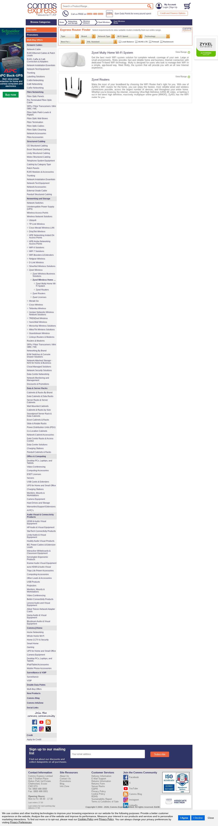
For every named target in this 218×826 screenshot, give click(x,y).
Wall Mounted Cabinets (38, 406)
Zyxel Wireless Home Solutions (44, 280)
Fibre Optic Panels (35, 96)
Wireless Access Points (37, 213)
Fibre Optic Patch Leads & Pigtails (39, 113)
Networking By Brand (36, 351)
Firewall (155, 42)
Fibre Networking (35, 92)
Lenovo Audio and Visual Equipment (38, 604)
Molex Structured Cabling (38, 157)
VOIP (29, 680)
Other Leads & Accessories (39, 578)
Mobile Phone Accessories (39, 668)
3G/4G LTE (143, 42)
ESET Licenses (34, 474)
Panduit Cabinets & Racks (39, 452)
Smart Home (32, 643)
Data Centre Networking (38, 374)
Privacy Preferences (21, 822)
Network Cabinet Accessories (40, 435)
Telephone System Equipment (41, 161)
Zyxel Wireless (36, 270)
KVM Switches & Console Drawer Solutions (38, 355)
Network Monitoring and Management (38, 379)
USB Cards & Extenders (38, 482)
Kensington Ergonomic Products (37, 558)
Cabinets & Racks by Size (39, 410)
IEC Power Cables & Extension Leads (41, 546)
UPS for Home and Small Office (41, 485)
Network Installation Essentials (41, 65)
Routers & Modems (36, 341)
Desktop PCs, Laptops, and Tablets (39, 461)
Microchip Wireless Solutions (42, 326)
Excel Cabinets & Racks (38, 420)
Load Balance (128, 42)
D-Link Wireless (36, 262)
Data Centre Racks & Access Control (40, 439)
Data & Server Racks (37, 388)
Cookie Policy (98, 794)
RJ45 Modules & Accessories (40, 172)
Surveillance (32, 677)
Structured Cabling (36, 141)
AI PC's (30, 510)
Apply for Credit (34, 739)
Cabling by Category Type (39, 164)
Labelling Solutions (36, 76)
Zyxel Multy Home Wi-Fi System (112, 52)
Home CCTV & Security (38, 640)
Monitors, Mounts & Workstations (36, 494)
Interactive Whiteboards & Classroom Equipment (39, 552)
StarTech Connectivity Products (41, 531)
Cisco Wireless (36, 305)
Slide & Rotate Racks (36, 423)
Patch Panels (33, 168)
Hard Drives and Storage (38, 503)
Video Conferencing (36, 467)
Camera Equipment (36, 499)
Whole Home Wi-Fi (35, 636)
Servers (30, 478)
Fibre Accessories (35, 137)
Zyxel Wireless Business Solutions (44, 275)
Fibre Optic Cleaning (36, 130)
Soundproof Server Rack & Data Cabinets (39, 414)
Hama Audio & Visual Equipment (36, 616)
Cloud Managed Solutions (39, 367)
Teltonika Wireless (37, 308)
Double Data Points (36, 685)
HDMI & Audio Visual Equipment (36, 522)
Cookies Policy (86, 819)
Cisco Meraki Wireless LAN (41, 228)
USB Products (33, 582)
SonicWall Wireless (38, 322)
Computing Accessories (38, 470)
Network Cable (34, 49)
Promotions (32, 35)
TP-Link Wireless (37, 224)
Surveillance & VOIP (36, 672)
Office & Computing (36, 456)
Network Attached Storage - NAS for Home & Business (39, 361)
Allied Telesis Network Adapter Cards (41, 610)
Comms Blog (33, 698)
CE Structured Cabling (37, 146)
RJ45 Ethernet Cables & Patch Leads (41, 54)
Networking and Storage (38, 198)
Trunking (31, 73)
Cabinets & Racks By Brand (39, 392)
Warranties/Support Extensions (41, 506)
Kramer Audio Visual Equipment (41, 563)
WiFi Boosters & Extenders (41, 255)
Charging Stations (35, 448)
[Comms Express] (42, 15)
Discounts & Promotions (38, 384)
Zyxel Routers (101, 79)
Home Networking (35, 632)
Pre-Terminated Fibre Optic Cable (39, 101)
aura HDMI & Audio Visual (39, 567)
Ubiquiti (32, 220)
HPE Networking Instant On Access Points (41, 236)
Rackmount (168, 42)
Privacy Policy (106, 819)
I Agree (184, 817)
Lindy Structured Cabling (38, 153)
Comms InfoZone (35, 703)
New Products (34, 693)
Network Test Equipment (38, 69)
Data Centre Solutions (37, 444)
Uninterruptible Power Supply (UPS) (40, 207)
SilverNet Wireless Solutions (42, 266)
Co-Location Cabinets (37, 431)
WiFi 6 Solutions (36, 247)
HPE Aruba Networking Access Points (39, 242)
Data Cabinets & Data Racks (40, 396)
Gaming (30, 647)
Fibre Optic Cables (35, 126)
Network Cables (34, 45)
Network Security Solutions (39, 370)
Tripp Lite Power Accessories (40, 570)
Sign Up (173, 7)
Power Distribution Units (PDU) (41, 427)
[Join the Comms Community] (41, 715)
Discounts (32, 30)
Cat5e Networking (35, 88)
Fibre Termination (35, 122)
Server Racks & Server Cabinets (37, 401)
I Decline (198, 817)
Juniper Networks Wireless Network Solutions (41, 313)
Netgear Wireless (37, 259)
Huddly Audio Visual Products (40, 541)
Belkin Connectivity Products (40, 599)
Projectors (31, 585)
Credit (30, 735)
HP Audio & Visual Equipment (40, 527)
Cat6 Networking (34, 84)
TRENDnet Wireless (38, 318)
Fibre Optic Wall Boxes (37, 118)
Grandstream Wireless (39, 333)
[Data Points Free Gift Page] (129, 16)
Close (211, 817)
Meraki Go (34, 301)
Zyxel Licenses (39, 297)
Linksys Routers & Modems (41, 337)
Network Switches (35, 203)
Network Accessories (36, 133)
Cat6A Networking (35, 80)
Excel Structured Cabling (38, 149)
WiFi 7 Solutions (36, 251)
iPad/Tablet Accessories (38, 664)
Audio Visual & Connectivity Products (40, 515)
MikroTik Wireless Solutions (42, 329)
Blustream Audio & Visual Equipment (38, 622)
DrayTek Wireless (37, 231)
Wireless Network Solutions (39, 216)
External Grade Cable (37, 190)
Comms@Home (34, 628)
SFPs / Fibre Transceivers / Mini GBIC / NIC (41, 107)
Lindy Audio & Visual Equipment (36, 536)
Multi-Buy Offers (35, 40)
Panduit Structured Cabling (39, 194)
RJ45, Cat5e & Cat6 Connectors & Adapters (37, 60)
